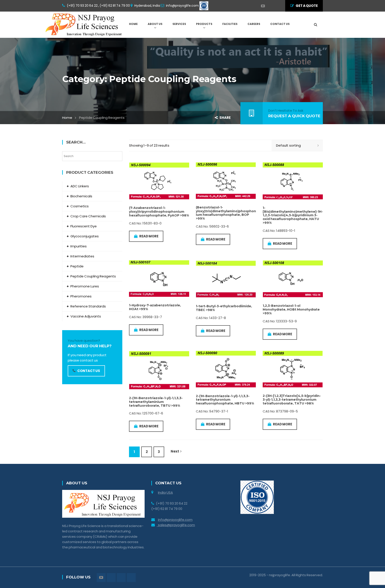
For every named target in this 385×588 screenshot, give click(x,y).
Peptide (77, 266)
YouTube (260, 6)
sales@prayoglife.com (176, 525)
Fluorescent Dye (83, 226)
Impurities (78, 246)
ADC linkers (79, 186)
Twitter (267, 6)
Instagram (271, 6)
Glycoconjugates (84, 236)
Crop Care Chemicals (88, 216)
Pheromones (81, 296)
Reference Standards (88, 306)
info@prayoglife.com (175, 519)
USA (169, 492)
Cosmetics (79, 206)
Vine (276, 6)
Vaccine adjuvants (85, 316)
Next (175, 451)
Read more (148, 236)
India (162, 492)
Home (67, 117)
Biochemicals (81, 196)
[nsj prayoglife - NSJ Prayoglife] (84, 24)
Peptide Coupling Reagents (93, 276)
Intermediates (82, 256)
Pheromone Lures (84, 286)
